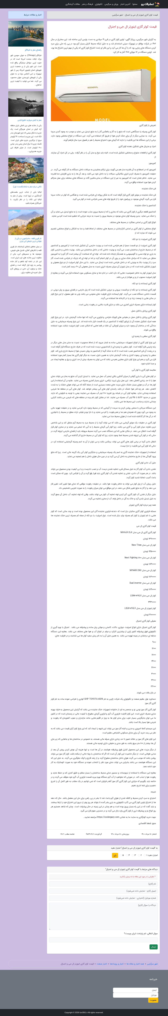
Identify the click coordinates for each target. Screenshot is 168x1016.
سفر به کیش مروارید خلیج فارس (29, 120)
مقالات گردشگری (72, 4)
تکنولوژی (98, 4)
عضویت (153, 1000)
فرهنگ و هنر (87, 4)
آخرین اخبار (125, 4)
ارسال (153, 947)
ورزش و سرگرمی (111, 4)
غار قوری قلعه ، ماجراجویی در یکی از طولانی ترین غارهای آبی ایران (28, 240)
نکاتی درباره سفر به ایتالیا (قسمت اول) (27, 186)
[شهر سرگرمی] (150, 4)
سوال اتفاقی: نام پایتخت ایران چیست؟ (141, 933)
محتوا (134, 4)
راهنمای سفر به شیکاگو (33, 50)
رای (115, 855)
